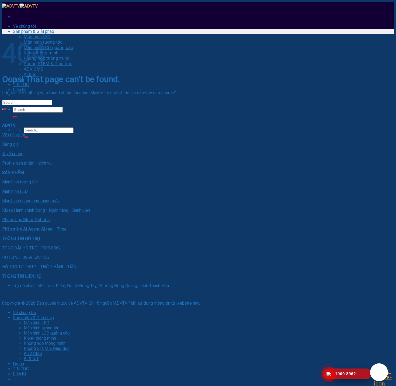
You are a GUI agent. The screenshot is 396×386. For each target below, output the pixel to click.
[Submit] (15, 116)
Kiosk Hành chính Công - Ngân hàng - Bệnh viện (46, 210)
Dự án (18, 363)
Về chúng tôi (24, 26)
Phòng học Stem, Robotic (26, 219)
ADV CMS (33, 69)
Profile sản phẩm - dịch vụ (27, 163)
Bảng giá (10, 144)
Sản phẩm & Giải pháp (33, 31)
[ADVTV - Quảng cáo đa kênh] (20, 6)
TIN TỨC (21, 84)
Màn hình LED (37, 36)
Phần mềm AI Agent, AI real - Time (34, 229)
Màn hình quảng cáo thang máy (31, 200)
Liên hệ (19, 89)
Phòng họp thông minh (46, 58)
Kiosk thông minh (40, 338)
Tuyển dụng (12, 153)
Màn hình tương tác (20, 182)
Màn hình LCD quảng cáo (48, 47)
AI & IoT (31, 358)
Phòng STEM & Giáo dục (48, 63)
